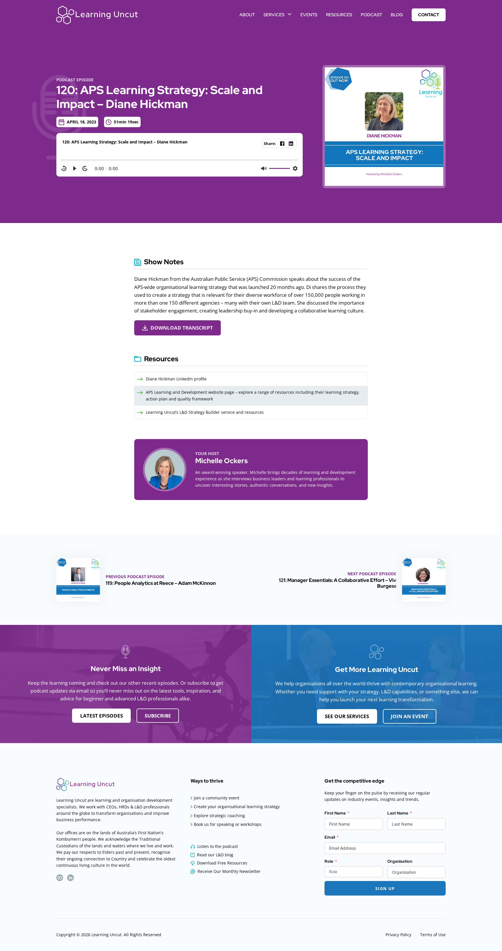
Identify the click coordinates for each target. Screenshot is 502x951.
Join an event (409, 716)
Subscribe (158, 715)
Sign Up (385, 888)
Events (308, 15)
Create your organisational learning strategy (237, 806)
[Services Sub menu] (289, 14)
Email (329, 837)
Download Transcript (181, 327)
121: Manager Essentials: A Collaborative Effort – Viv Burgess (337, 583)
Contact (428, 15)
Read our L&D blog (215, 854)
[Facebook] (282, 143)
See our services (347, 716)
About (247, 15)
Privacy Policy (398, 934)
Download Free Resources (222, 863)
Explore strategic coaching (219, 815)
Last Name (397, 813)
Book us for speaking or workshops (227, 824)
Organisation (399, 861)
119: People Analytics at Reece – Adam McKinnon (161, 583)
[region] (179, 165)
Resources (339, 15)
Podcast (371, 15)
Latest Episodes (101, 715)
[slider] (179, 160)
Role (328, 861)
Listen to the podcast (217, 846)
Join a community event (216, 798)
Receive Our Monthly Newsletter (229, 871)
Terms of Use (433, 934)
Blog (397, 15)
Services (273, 15)
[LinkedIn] (290, 143)
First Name (335, 813)
